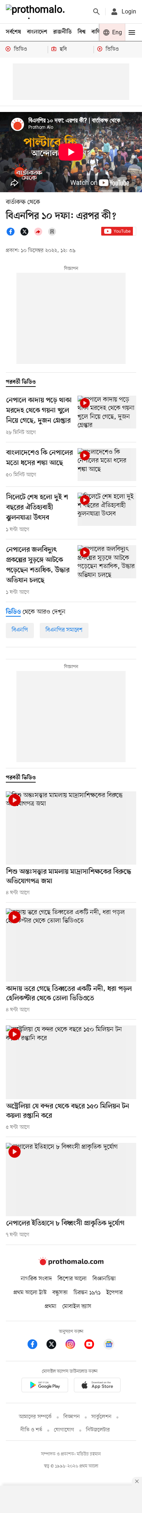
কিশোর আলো (72, 1279)
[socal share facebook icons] (13, 234)
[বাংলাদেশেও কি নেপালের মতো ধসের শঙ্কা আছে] (107, 464)
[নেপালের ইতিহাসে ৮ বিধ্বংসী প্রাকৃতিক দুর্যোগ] (71, 1179)
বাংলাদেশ (37, 32)
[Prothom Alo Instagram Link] (73, 1345)
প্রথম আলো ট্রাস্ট (30, 1293)
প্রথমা (50, 1307)
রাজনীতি (62, 32)
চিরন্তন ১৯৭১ (87, 1293)
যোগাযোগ (64, 1430)
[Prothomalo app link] (45, 1386)
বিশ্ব (82, 32)
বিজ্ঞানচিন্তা (104, 1279)
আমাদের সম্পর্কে (35, 1416)
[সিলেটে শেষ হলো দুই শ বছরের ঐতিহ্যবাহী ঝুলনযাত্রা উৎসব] (107, 509)
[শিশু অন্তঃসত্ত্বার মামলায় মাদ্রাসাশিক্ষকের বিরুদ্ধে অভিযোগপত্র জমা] (71, 828)
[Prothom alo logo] (71, 1263)
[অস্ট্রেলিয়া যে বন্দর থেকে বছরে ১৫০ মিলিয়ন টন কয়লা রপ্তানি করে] (71, 1062)
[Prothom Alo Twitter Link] (55, 1345)
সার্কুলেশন (101, 1416)
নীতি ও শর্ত (31, 1430)
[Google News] (108, 1345)
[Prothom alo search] (96, 11)
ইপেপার (114, 1293)
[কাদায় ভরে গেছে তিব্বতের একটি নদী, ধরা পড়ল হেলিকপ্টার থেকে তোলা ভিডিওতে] (71, 945)
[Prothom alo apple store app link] (97, 1386)
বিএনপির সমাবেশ (64, 630)
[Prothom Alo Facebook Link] (36, 1345)
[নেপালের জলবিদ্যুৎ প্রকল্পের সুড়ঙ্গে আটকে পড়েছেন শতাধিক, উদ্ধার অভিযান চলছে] (107, 561)
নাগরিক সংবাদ (36, 1279)
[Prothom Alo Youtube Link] (92, 1345)
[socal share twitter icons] (26, 234)
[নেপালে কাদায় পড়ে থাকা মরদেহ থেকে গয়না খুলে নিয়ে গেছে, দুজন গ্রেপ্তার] (107, 412)
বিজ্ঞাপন (71, 1416)
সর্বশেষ (13, 32)
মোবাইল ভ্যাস (76, 1307)
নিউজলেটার (98, 1430)
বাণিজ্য (98, 32)
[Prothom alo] (37, 11)
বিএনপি (20, 630)
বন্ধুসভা (60, 1293)
